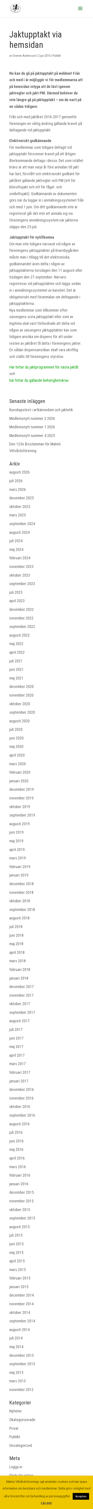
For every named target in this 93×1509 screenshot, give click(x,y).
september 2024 (22, 523)
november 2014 (21, 1304)
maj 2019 (16, 841)
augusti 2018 (19, 918)
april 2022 (17, 652)
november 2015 (21, 1201)
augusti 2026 (19, 472)
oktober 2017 (19, 1003)
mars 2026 (17, 489)
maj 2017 (16, 1046)
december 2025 (21, 498)
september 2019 (22, 815)
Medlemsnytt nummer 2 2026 (32, 418)
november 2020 (21, 695)
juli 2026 (15, 481)
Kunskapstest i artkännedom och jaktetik (41, 410)
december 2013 (21, 1355)
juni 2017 (16, 1038)
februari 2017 (19, 1072)
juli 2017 (15, 1029)
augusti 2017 (19, 1021)
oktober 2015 (19, 1209)
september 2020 (22, 712)
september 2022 (22, 626)
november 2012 (21, 1389)
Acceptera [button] (81, 1496)
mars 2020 (17, 764)
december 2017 (21, 986)
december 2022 (21, 609)
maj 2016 (16, 1149)
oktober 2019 (19, 806)
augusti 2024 (19, 532)
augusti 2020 (19, 721)
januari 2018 (18, 978)
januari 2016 (18, 1184)
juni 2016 (16, 1141)
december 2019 (21, 789)
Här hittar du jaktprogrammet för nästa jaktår (44, 367)
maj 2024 (16, 549)
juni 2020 (16, 738)
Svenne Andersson (24, 55)
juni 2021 (16, 669)
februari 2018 (19, 969)
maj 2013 (16, 1372)
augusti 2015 (19, 1226)
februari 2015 (19, 1278)
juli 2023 (15, 592)
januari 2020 (18, 781)
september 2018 (22, 909)
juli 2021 (15, 661)
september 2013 (22, 1364)
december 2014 (21, 1295)
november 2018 (21, 892)
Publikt (57, 55)
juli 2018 (15, 926)
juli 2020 (15, 729)
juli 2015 (15, 1235)
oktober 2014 (19, 1312)
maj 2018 (16, 943)
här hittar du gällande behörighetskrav (38, 380)
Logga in (15, 1467)
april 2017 (17, 1055)
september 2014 (22, 1321)
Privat (13, 1428)
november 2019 (21, 798)
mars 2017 (17, 1063)
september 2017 (22, 1012)
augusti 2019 (19, 824)
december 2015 (21, 1192)
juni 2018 (16, 935)
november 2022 (21, 618)
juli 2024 (15, 541)
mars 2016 (17, 1167)
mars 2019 (17, 858)
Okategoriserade (22, 1419)
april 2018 (17, 952)
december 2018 (21, 883)
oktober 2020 (19, 704)
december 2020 (21, 686)
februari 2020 (19, 772)
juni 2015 (16, 1244)
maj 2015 (16, 1252)
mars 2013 (17, 1381)
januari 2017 (18, 1081)
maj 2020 (16, 746)
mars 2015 (17, 1269)
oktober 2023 (19, 575)
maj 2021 (16, 678)
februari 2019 (19, 866)
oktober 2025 (19, 506)
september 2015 (22, 1218)
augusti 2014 (19, 1329)
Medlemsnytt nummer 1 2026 (32, 427)
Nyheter (15, 1411)
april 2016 (17, 1158)
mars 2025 (17, 515)
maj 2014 (16, 1346)
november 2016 (21, 1098)
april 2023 (17, 600)
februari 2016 (19, 1175)
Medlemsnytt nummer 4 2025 (32, 435)
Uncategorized (20, 1445)
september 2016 (22, 1115)
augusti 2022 (19, 635)
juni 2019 (16, 832)
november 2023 (21, 566)
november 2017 (21, 995)
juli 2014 (15, 1338)
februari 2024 (19, 558)
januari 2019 (18, 875)
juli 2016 (15, 1132)
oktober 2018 (19, 901)
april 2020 (17, 755)
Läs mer (46, 1503)
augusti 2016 (19, 1124)
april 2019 (17, 849)
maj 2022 (16, 643)
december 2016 (21, 1089)
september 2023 (22, 583)
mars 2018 (17, 961)
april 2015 (17, 1261)
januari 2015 (18, 1286)
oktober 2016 (19, 1106)
